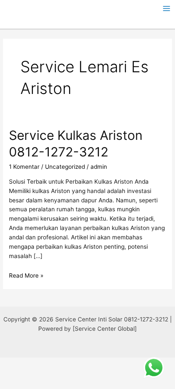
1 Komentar (24, 166)
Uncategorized (65, 166)
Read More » (26, 275)
